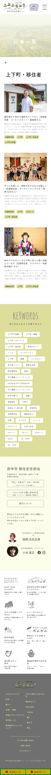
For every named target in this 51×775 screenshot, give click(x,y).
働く (28, 717)
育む (28, 728)
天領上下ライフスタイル (15, 715)
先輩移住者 (9, 137)
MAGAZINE (30, 707)
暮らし (8, 704)
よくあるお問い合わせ (25, 740)
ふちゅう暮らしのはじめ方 (35, 695)
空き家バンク (11, 720)
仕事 (7, 699)
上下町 (20, 137)
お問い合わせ (25, 746)
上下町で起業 (10, 142)
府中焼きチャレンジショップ (14, 726)
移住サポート (31, 701)
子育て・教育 (11, 710)
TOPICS (30, 712)
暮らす (29, 722)
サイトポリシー (25, 751)
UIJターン (30, 211)
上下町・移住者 (32, 137)
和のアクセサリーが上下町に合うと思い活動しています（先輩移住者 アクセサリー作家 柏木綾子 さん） (25, 263)
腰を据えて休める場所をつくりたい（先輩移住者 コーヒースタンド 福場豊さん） (25, 118)
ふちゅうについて (12, 694)
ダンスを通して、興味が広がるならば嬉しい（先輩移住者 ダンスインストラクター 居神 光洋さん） (25, 188)
